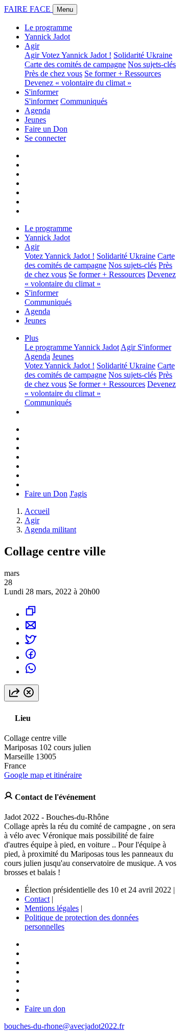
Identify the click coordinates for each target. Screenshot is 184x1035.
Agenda (37, 110)
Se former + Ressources (122, 73)
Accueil (37, 511)
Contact (37, 899)
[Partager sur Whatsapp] (31, 671)
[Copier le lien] (31, 614)
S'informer (41, 92)
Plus (31, 338)
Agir (32, 46)
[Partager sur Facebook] (31, 657)
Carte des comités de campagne (75, 64)
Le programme (48, 27)
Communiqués (83, 101)
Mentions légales (52, 908)
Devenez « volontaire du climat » (78, 82)
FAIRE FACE (28, 9)
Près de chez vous (53, 73)
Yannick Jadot (47, 36)
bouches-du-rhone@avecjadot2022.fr (64, 1026)
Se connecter (45, 138)
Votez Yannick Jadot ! (76, 55)
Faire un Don (46, 129)
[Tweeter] (31, 642)
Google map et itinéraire (43, 775)
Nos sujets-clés (152, 64)
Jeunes (35, 119)
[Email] (31, 628)
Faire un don (45, 1008)
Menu (65, 9)
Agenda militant (50, 529)
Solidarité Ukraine (142, 55)
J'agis (78, 493)
